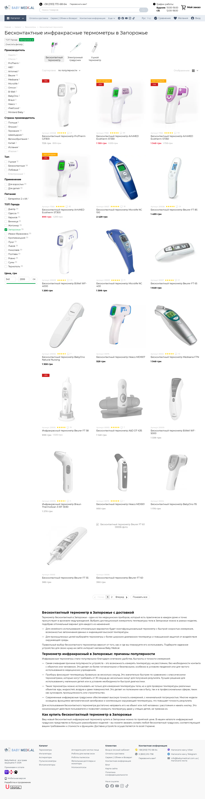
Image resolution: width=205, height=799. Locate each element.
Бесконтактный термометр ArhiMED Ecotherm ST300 (63, 211)
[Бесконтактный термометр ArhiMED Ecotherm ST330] (121, 104)
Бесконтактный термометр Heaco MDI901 (120, 504)
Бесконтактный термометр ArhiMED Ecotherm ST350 (172, 137)
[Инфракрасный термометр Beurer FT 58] (67, 399)
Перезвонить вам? (78, 4)
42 (179, 354)
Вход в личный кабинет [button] (117, 750)
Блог (107, 764)
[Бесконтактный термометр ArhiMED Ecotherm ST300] (67, 178)
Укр (149, 18)
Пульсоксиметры (47, 761)
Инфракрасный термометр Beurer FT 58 (65, 430)
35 (124, 206)
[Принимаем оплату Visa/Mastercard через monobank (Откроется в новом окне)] (7, 772)
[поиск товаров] (143, 10)
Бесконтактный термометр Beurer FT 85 (174, 209)
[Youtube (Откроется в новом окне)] (126, 18)
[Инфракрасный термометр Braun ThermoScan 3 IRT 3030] (67, 472)
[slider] (6, 283)
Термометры (45, 750)
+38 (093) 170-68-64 (55, 4)
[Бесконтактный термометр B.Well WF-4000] (67, 251)
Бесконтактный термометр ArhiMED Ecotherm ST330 (117, 137)
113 (178, 133)
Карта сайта (111, 768)
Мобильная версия (16, 778)
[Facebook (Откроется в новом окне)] (123, 18)
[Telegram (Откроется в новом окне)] (119, 18)
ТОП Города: (12, 40)
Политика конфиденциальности (116, 773)
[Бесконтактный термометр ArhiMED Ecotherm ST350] (175, 104)
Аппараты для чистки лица (85, 750)
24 (180, 206)
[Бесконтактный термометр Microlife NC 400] (121, 251)
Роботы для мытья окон (83, 753)
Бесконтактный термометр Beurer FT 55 (65, 577)
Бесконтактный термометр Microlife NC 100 (119, 211)
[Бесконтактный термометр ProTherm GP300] (67, 104)
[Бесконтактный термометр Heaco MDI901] (121, 472)
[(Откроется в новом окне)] (16, 772)
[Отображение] (195, 70)
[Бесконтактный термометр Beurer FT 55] (67, 546)
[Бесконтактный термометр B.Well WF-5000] (175, 399)
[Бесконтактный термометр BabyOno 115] (175, 472)
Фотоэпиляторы (47, 764)
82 (69, 206)
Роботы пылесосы (80, 757)
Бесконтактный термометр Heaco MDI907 (120, 357)
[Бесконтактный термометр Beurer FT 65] (175, 251)
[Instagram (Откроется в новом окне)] (130, 18)
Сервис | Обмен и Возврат (64, 18)
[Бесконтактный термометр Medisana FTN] (175, 325)
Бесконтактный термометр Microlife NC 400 (119, 285)
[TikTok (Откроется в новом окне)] (133, 18)
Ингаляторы (45, 753)
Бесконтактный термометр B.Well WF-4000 (64, 285)
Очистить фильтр (14, 44)
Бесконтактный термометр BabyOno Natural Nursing (63, 358)
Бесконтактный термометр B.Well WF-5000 (173, 432)
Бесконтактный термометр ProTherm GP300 (64, 137)
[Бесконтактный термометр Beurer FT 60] (121, 546)
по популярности (67, 70)
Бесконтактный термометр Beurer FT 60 (119, 577)
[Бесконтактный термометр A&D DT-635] (121, 399)
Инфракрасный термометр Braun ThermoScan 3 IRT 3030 (61, 505)
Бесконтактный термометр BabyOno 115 (174, 504)
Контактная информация (92, 18)
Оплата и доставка (38, 18)
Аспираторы (45, 757)
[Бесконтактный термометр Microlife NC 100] (121, 178)
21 (71, 133)
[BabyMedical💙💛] (20, 749)
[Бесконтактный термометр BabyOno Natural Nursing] (67, 325)
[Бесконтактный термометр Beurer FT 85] (175, 178)
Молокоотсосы (78, 767)
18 (70, 427)
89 (124, 133)
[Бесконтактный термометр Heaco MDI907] (121, 325)
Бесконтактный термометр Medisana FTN (175, 357)
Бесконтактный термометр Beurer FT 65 (174, 283)
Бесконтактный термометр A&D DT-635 (119, 430)
